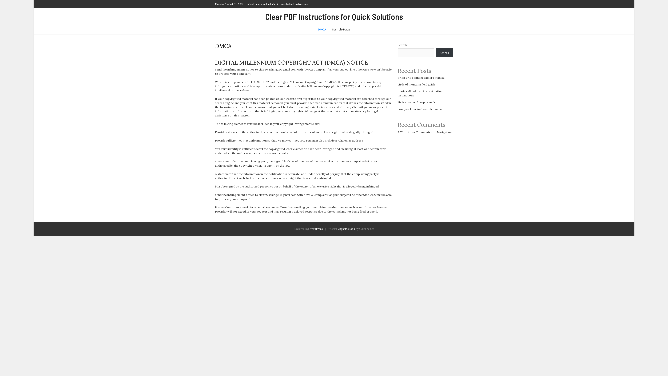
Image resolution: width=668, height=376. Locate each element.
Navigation (444, 132)
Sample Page (341, 29)
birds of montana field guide (416, 84)
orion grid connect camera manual (421, 77)
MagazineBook (346, 228)
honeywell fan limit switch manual (420, 109)
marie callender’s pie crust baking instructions (282, 4)
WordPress (316, 228)
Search (402, 45)
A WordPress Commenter (415, 132)
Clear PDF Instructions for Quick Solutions (334, 16)
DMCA (322, 29)
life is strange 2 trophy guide (417, 102)
